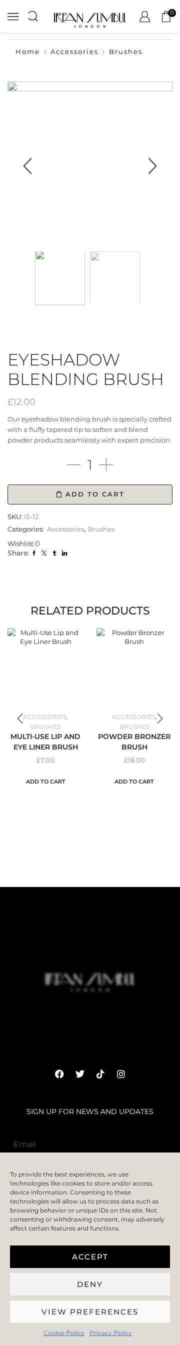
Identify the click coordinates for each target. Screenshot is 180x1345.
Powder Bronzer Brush (134, 742)
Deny (90, 1284)
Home (28, 52)
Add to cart (95, 494)
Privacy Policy (111, 1332)
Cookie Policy (64, 1332)
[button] (28, 166)
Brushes (125, 52)
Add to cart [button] (46, 781)
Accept (90, 1257)
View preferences (90, 1311)
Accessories (74, 52)
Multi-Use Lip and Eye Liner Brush (45, 742)
